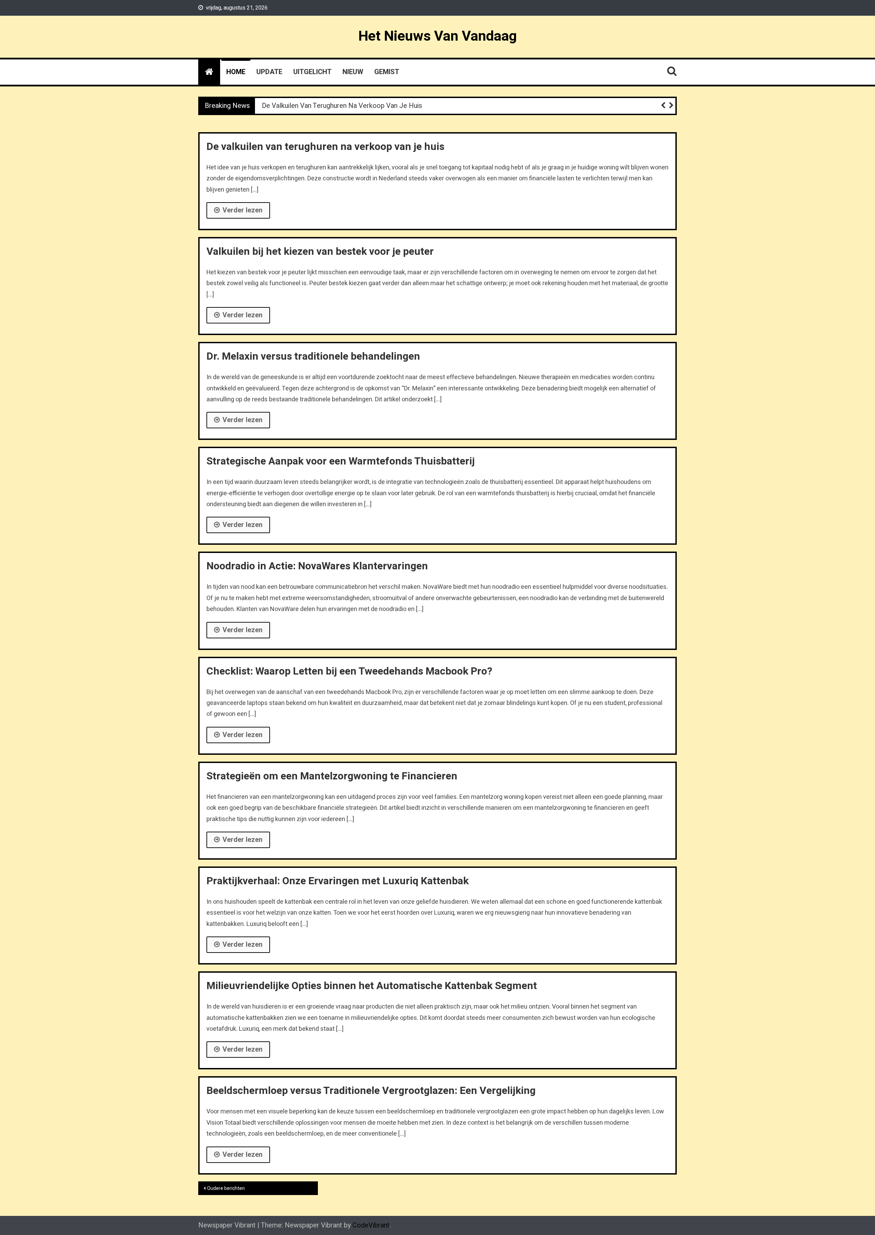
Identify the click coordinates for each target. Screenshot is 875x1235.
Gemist (386, 72)
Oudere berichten (226, 1188)
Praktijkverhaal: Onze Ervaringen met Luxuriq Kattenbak (337, 881)
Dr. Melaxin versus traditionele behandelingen (313, 356)
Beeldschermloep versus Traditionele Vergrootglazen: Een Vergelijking (371, 1090)
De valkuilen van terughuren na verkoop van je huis (342, 106)
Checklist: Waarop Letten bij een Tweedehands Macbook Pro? (349, 671)
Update (269, 72)
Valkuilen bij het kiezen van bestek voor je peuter (320, 251)
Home (235, 72)
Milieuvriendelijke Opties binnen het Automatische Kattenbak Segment (371, 986)
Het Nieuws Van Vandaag (437, 36)
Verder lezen (242, 210)
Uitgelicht (312, 72)
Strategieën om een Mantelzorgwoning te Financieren (331, 776)
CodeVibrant (371, 1225)
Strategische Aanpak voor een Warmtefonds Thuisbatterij (340, 461)
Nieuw (352, 72)
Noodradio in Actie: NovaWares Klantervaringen (317, 566)
